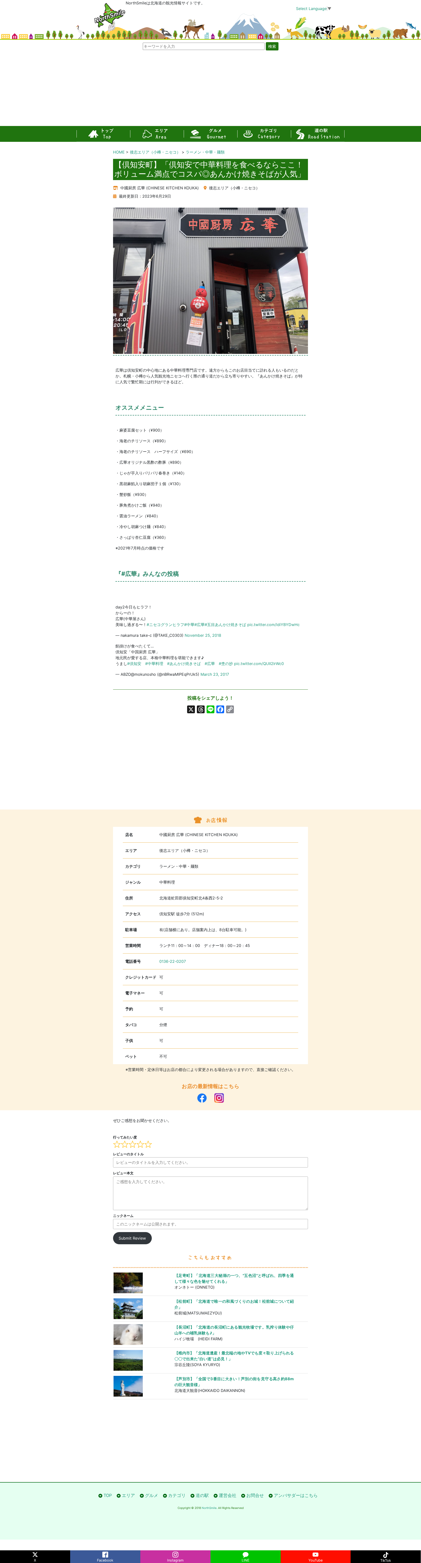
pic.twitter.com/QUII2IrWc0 (259, 663)
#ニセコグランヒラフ (165, 624)
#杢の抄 (226, 663)
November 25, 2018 (203, 635)
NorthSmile (209, 1508)
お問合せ (255, 1495)
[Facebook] (105, 1553)
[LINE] (245, 1553)
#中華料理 (154, 663)
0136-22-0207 (172, 961)
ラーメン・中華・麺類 (205, 152)
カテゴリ (264, 134)
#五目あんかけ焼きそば (225, 624)
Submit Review (132, 1238)
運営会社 (227, 1495)
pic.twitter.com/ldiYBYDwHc (273, 624)
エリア (157, 134)
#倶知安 (134, 663)
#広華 (199, 624)
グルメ (210, 134)
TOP (103, 134)
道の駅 (317, 134)
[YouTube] (316, 1553)
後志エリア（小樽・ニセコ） (155, 152)
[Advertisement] (210, 89)
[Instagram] (175, 1553)
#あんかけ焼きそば (184, 663)
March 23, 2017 (215, 674)
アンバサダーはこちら (296, 1495)
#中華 (189, 624)
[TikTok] (386, 1553)
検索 (272, 46)
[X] (191, 709)
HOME (119, 152)
